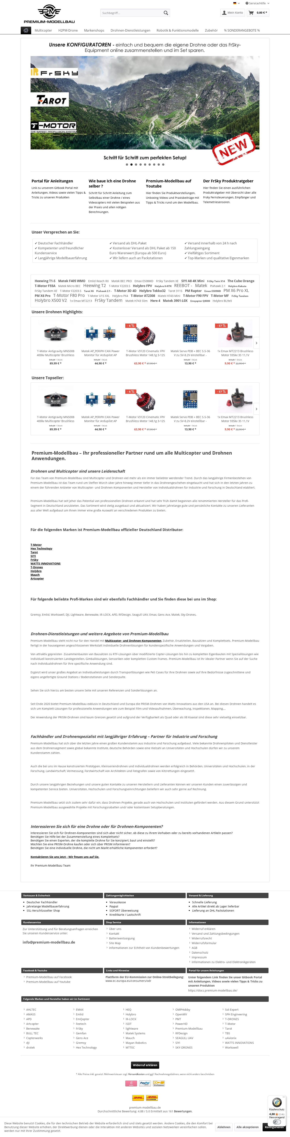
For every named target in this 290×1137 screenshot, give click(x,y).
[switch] (277, 1122)
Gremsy (81, 1043)
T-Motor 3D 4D (125, 291)
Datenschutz (200, 952)
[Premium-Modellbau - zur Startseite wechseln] (53, 13)
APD (29, 1019)
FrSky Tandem (240, 296)
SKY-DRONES (184, 1047)
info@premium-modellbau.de (49, 942)
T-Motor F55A (45, 286)
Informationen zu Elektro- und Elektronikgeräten (224, 962)
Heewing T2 (95, 285)
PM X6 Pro (43, 296)
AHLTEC (31, 1009)
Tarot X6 (89, 291)
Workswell (232, 1047)
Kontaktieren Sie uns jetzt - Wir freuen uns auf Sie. (65, 857)
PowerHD (181, 1024)
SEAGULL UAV (184, 1038)
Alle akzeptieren (248, 1127)
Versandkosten (136, 1074)
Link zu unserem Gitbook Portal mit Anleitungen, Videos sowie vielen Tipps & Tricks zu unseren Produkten (59, 192)
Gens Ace (82, 1038)
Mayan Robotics (136, 1043)
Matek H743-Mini (169, 296)
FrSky (34, 560)
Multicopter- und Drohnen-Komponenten (133, 641)
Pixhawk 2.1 (218, 286)
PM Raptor (193, 291)
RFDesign (181, 1033)
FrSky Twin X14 (216, 281)
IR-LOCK (131, 1019)
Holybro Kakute (237, 286)
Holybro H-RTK (163, 286)
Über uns (115, 929)
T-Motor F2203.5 (120, 286)
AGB (194, 948)
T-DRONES (232, 1019)
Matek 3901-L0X (175, 300)
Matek (201, 285)
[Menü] (283, 1098)
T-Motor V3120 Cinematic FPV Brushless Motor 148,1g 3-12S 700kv (100, 353)
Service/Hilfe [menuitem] (257, 3)
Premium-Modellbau (189, 1028)
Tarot (34, 552)
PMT (178, 1019)
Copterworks (34, 1038)
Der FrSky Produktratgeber (228, 181)
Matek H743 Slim (136, 301)
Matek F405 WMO (72, 281)
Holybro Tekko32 (152, 291)
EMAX (79, 1009)
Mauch (35, 575)
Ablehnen (223, 1127)
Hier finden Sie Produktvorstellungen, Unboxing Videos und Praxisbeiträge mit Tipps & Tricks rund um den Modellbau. (172, 197)
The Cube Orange (240, 281)
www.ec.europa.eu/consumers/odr (128, 981)
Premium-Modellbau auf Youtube (48, 982)
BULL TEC (32, 1033)
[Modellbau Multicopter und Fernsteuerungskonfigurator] (145, 102)
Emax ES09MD (213, 291)
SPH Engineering (236, 1014)
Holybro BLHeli (222, 301)
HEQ (128, 1009)
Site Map (115, 943)
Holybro (36, 571)
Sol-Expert (232, 1009)
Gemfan (81, 1033)
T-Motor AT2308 (143, 296)
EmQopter (82, 1019)
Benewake (33, 1028)
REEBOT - (183, 285)
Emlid (79, 1014)
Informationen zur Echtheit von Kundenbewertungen (144, 948)
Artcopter (37, 578)
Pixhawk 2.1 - (104, 291)
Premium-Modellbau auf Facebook (49, 977)
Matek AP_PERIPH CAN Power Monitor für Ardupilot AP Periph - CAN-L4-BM (55, 353)
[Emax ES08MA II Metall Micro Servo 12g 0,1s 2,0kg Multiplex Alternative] (235, 399)
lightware (132, 1028)
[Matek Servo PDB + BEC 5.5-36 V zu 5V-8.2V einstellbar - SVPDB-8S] (145, 333)
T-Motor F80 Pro (69, 295)
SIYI (33, 556)
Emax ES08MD (144, 281)
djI (28, 1043)
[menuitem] (135, 13)
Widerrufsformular (204, 943)
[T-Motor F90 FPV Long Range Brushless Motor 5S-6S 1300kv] (235, 333)
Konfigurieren (274, 1127)
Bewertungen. (183, 1111)
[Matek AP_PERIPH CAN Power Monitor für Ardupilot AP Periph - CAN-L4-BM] (56, 333)
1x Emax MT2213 (81, 301)
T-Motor (36, 545)
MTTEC (130, 1047)
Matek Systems (135, 1033)
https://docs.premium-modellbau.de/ (212, 990)
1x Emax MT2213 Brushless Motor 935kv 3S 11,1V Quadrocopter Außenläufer (190, 353)
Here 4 (155, 300)
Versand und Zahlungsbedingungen (215, 933)
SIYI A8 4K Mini (193, 281)
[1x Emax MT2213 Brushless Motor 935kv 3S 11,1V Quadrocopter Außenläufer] (190, 333)
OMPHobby (182, 1009)
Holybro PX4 (120, 296)
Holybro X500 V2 (51, 300)
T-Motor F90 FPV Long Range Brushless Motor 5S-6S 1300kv (235, 353)
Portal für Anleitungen (52, 181)
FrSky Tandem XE (167, 281)
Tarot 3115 (175, 291)
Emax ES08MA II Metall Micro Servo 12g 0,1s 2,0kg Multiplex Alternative (235, 419)
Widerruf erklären (203, 929)
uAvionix (230, 1038)
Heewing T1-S (45, 281)
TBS (227, 1033)
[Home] (26, 30)
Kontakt (114, 933)
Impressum (199, 957)
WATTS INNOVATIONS (46, 563)
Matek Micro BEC (69, 286)
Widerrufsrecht (202, 938)
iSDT (129, 1024)
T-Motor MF (220, 296)
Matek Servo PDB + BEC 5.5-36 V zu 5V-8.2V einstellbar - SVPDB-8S (145, 353)
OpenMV (181, 1014)
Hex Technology (41, 548)
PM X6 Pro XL (236, 290)
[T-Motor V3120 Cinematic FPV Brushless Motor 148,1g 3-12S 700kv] (100, 333)
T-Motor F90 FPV (196, 296)
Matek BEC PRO (122, 281)
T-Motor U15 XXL (99, 296)
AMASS (31, 1014)
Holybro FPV (143, 286)
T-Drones (37, 567)
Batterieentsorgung (122, 938)
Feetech (81, 1024)
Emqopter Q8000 (200, 301)
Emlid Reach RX (98, 281)
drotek (30, 1047)
